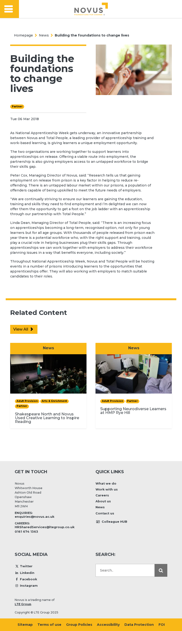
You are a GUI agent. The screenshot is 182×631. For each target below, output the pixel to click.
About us (103, 501)
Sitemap (25, 624)
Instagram (29, 585)
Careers (102, 495)
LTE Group (23, 604)
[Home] (91, 9)
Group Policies (79, 624)
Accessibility (108, 624)
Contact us (105, 513)
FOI (162, 624)
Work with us (107, 489)
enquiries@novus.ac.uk (34, 516)
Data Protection (139, 624)
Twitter (26, 566)
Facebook (28, 579)
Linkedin (27, 573)
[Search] (161, 570)
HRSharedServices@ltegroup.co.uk (44, 527)
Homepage (23, 35)
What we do (106, 483)
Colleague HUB (114, 521)
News (44, 35)
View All (21, 329)
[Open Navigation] (9, 9)
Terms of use (49, 624)
